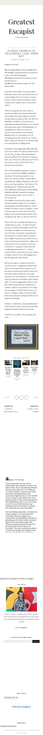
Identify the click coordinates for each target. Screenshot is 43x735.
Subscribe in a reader (22, 704)
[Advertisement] (21, 555)
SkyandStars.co (21, 733)
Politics (33, 47)
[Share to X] (21, 397)
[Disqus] (21, 445)
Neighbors (14, 47)
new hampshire (25, 47)
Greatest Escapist (22, 730)
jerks (8, 47)
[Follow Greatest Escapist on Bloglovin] (21, 708)
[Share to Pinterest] (26, 397)
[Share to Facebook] (17, 397)
